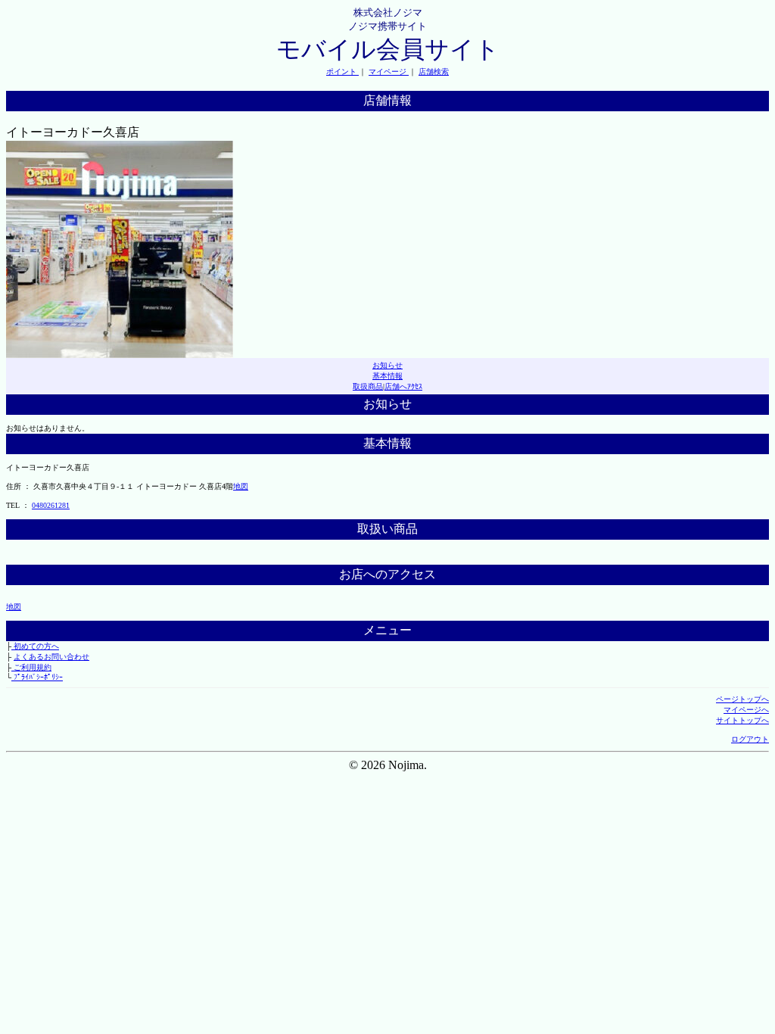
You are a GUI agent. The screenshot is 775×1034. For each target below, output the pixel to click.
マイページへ (746, 709)
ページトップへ (742, 699)
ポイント (342, 71)
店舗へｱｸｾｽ (403, 386)
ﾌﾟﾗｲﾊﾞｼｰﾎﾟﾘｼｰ (37, 677)
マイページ (389, 71)
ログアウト (750, 739)
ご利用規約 (31, 667)
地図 (240, 486)
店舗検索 (434, 71)
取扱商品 (368, 386)
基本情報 (387, 376)
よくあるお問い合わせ (51, 656)
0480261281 (51, 505)
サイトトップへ (742, 720)
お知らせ (387, 365)
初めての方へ (35, 646)
